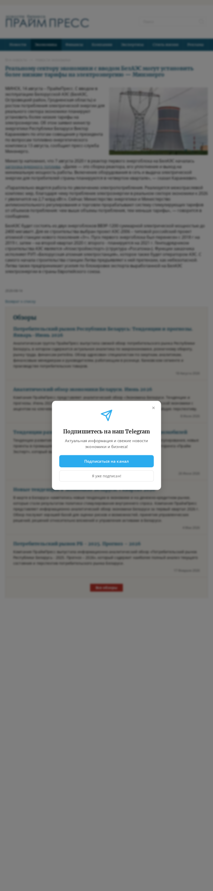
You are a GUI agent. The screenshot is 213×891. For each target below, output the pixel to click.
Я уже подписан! (106, 476)
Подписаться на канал (106, 461)
